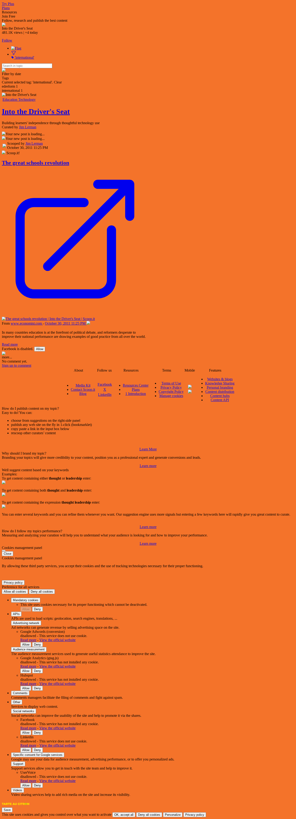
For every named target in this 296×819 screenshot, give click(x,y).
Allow (39, 349)
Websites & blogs (220, 379)
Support (18, 764)
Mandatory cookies (25, 600)
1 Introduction (135, 394)
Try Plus (8, 4)
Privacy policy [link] (13, 582)
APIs (16, 614)
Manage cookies (171, 396)
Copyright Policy (171, 392)
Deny (37, 609)
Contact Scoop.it (83, 389)
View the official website (57, 640)
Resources (9, 12)
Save (7, 810)
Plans (6, 8)
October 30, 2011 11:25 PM (65, 323)
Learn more (148, 466)
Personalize (173, 814)
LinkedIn (104, 395)
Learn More (148, 449)
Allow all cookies (15, 591)
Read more (10, 344)
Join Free (8, 16)
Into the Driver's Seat (36, 111)
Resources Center (135, 385)
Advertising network (26, 623)
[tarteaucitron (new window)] (15, 806)
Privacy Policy (171, 387)
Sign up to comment (16, 365)
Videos (17, 790)
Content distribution (219, 392)
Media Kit (83, 385)
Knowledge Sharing (219, 383)
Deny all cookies (42, 591)
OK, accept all (123, 814)
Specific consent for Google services (37, 755)
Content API (220, 400)
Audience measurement (29, 649)
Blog (82, 394)
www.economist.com (27, 323)
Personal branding (220, 387)
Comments (20, 693)
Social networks (23, 711)
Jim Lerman (27, 127)
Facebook (105, 384)
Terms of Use (171, 383)
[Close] (4, 550)
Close (7, 553)
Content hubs (220, 396)
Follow (7, 40)
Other (16, 702)
